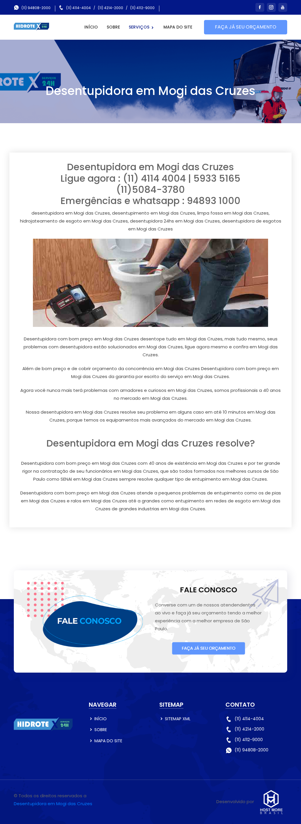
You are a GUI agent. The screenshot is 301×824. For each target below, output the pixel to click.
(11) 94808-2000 (36, 7)
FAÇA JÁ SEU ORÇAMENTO (245, 27)
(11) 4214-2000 (110, 7)
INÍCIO (91, 27)
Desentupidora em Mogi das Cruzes (53, 803)
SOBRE (113, 27)
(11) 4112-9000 (142, 7)
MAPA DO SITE (177, 27)
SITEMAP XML (177, 719)
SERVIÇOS (139, 27)
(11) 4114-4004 (78, 7)
